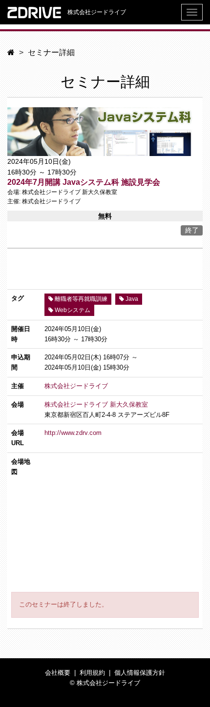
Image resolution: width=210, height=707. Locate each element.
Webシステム (71, 310)
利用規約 (92, 672)
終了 (192, 230)
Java (131, 298)
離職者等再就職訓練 (80, 298)
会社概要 (57, 672)
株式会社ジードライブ (96, 12)
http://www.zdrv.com (73, 432)
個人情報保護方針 (139, 672)
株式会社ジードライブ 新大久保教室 (96, 404)
